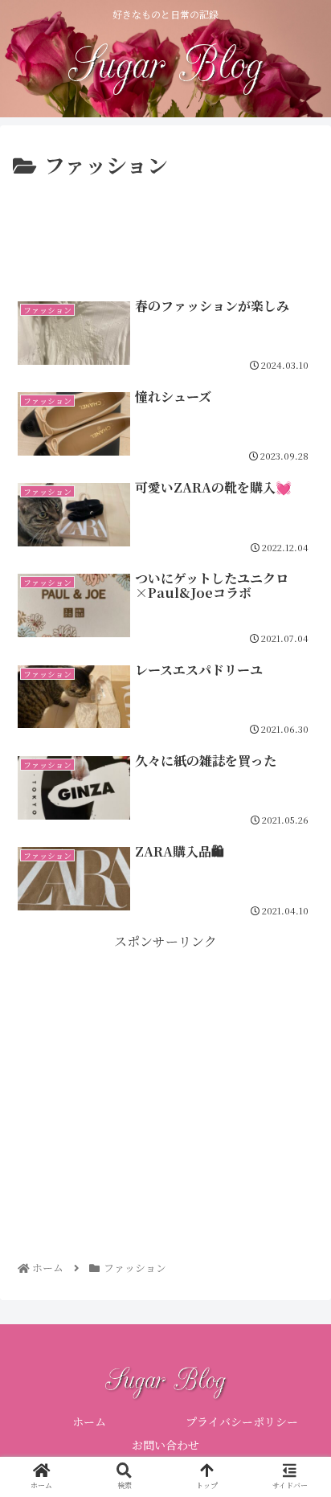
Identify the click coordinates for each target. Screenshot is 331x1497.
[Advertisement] (165, 231)
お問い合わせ (165, 1445)
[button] (297, 1385)
